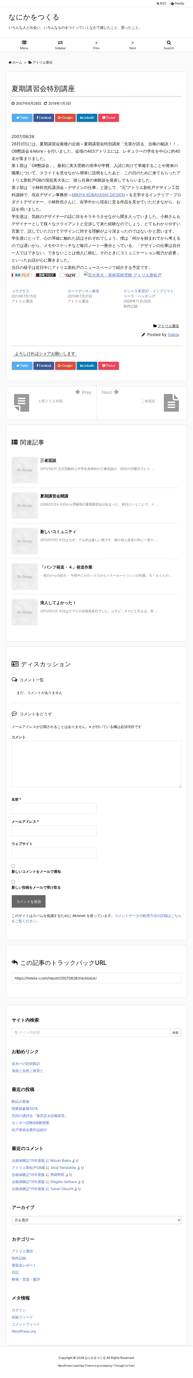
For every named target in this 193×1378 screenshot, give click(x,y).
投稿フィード (22, 1317)
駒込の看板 (20, 1101)
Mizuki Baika (60, 1160)
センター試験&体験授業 (30, 1122)
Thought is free (124, 1365)
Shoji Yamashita (63, 1167)
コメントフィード (26, 1324)
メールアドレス (25, 821)
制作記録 (19, 1258)
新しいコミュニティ (58, 531)
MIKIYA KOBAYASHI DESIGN (98, 194)
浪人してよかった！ (58, 602)
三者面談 (48, 460)
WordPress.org (24, 1331)
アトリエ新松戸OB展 (28, 1167)
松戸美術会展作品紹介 (29, 1130)
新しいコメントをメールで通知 (36, 871)
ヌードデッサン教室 (83, 291)
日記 (15, 1272)
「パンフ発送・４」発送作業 (66, 567)
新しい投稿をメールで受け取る (36, 887)
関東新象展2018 (25, 1108)
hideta (173, 334)
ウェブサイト (22, 843)
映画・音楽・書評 (26, 1279)
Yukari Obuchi (61, 1189)
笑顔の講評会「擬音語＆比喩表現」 (40, 1115)
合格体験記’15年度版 (28, 1160)
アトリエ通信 (168, 326)
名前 (16, 799)
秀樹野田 (57, 1174)
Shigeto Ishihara (63, 1181)
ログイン (19, 1310)
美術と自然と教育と (27, 1070)
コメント (19, 737)
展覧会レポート (24, 1265)
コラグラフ (20, 291)
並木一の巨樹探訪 (26, 1063)
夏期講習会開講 (54, 495)
